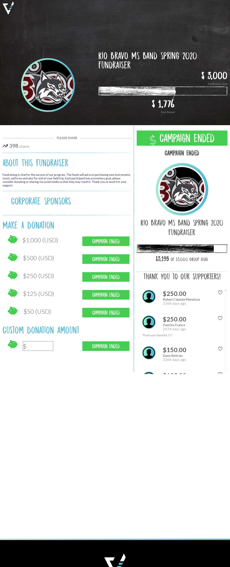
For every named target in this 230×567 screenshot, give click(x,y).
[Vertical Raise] (8, 8)
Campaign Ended (185, 138)
